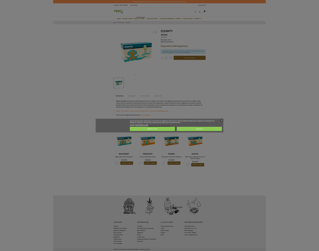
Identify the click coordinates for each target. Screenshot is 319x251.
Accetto (199, 129)
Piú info (132, 125)
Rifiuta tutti (152, 129)
